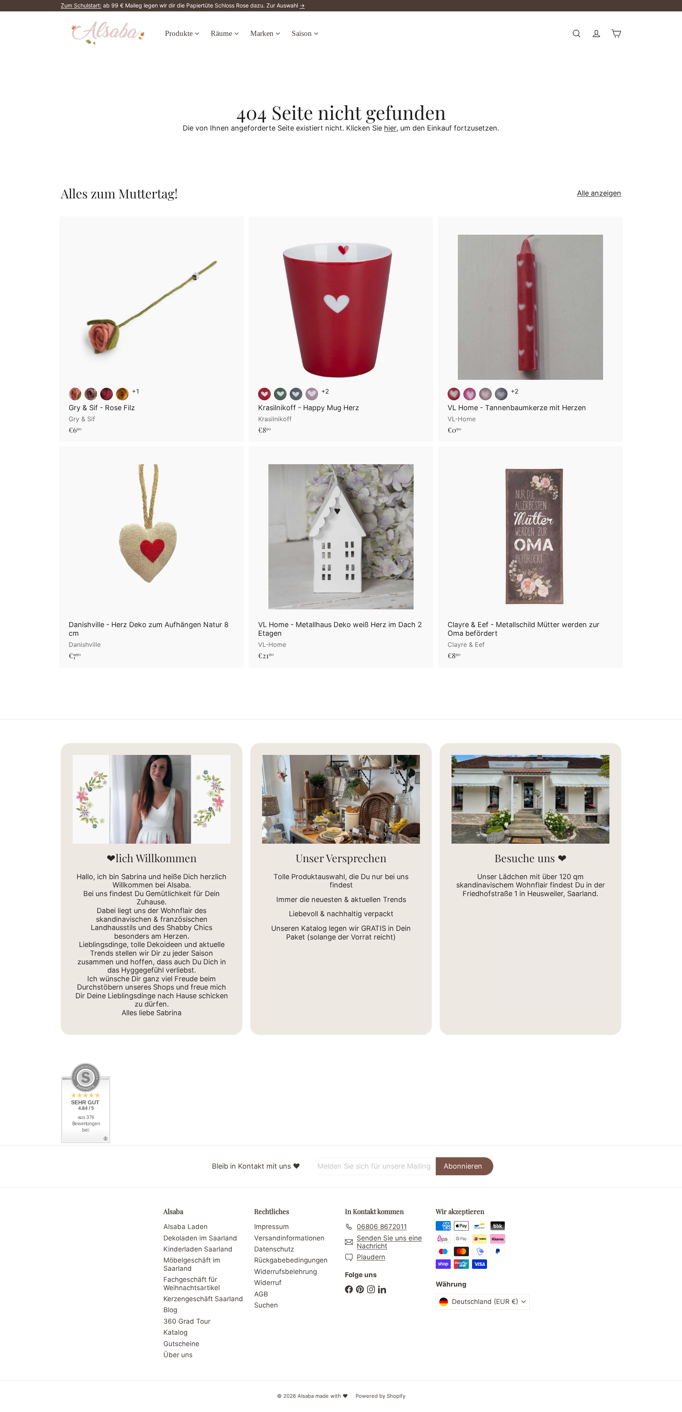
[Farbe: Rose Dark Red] (106, 394)
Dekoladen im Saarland (200, 1238)
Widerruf (267, 1283)
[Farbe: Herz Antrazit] (296, 394)
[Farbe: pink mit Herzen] (469, 394)
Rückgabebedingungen (291, 1260)
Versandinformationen (289, 1238)
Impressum (271, 1227)
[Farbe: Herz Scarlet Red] (264, 394)
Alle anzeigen (599, 193)
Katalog (175, 1332)
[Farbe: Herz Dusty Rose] (311, 394)
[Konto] (596, 33)
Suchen (266, 1305)
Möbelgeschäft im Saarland (191, 1264)
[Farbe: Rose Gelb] (122, 394)
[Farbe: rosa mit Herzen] (485, 394)
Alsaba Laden (185, 1227)
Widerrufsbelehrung (285, 1272)
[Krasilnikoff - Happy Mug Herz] (341, 329)
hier (390, 128)
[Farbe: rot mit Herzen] (454, 394)
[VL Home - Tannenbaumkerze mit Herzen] (530, 329)
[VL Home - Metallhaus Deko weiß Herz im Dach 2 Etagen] (341, 557)
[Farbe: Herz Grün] (280, 394)
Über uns (178, 1355)
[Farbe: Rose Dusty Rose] (90, 394)
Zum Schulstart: (81, 5)
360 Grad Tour (186, 1321)
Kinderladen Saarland (197, 1249)
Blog (170, 1310)
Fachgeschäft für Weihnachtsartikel (191, 1283)
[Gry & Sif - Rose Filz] (151, 329)
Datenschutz (274, 1249)
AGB (261, 1294)
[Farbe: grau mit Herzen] (501, 394)
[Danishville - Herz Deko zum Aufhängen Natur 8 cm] (151, 557)
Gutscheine (181, 1344)
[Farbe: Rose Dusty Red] (75, 394)
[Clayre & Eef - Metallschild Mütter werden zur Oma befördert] (530, 557)
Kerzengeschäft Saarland (203, 1299)
